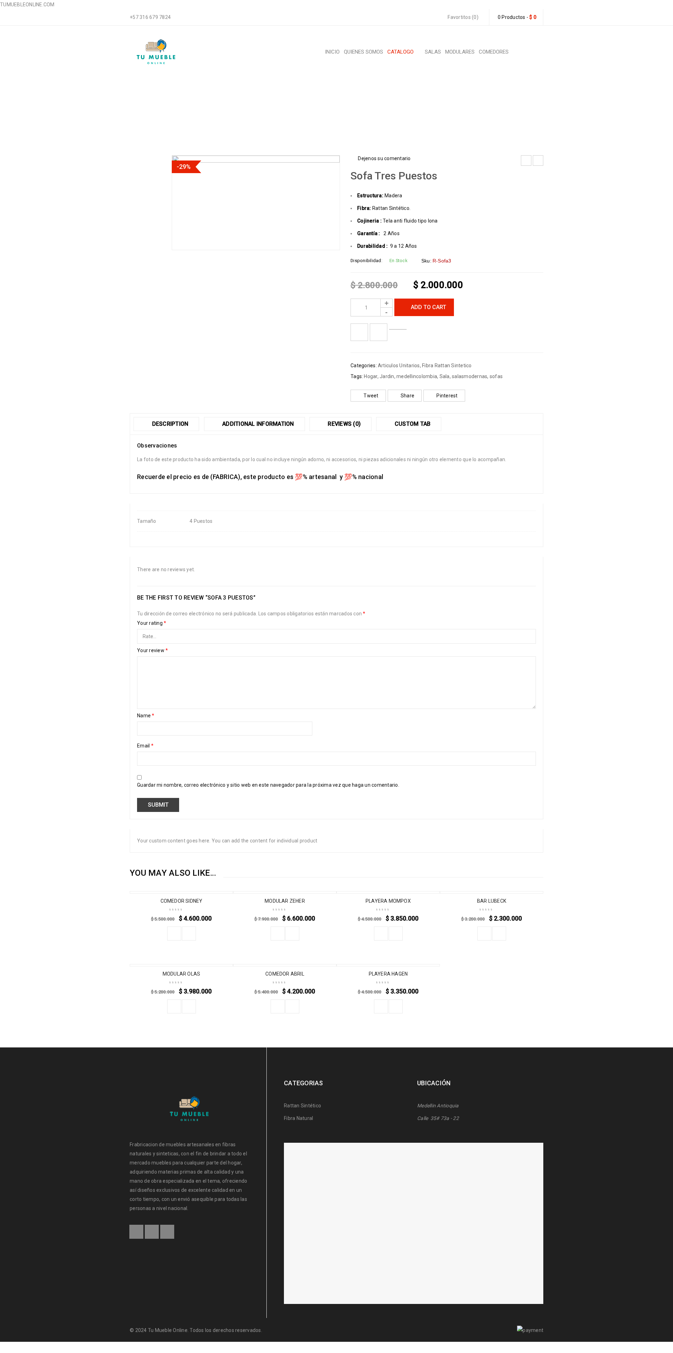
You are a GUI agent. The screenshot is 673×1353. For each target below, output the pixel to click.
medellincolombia (416, 376)
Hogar (370, 376)
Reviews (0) (343, 424)
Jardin (387, 376)
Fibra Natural (298, 1118)
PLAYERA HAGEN (388, 974)
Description (169, 424)
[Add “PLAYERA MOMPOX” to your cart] (381, 934)
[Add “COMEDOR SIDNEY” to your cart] (174, 934)
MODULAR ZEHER (285, 901)
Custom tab (412, 424)
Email (145, 746)
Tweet (370, 395)
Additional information (257, 424)
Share (407, 395)
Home (250, 110)
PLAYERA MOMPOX (388, 901)
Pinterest (446, 395)
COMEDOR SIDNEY (182, 901)
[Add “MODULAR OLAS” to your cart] (174, 1006)
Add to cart (428, 307)
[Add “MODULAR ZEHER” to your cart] (278, 934)
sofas (496, 376)
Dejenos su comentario (384, 158)
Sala (445, 376)
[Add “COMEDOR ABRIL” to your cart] (278, 1006)
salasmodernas (469, 376)
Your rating (151, 623)
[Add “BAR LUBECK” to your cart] (484, 934)
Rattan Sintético (303, 1105)
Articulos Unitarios (352, 110)
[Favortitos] (359, 332)
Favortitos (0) (462, 17)
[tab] (166, 424)
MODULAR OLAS (181, 974)
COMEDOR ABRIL (284, 974)
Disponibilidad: (366, 260)
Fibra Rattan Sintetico (294, 110)
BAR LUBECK (491, 901)
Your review (152, 650)
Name (146, 715)
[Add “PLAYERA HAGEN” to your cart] (381, 1006)
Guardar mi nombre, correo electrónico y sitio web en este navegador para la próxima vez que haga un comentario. (268, 785)
